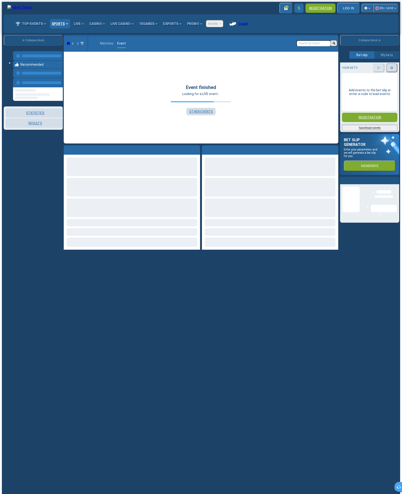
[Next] (216, 149)
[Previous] (58, 78)
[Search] (334, 43)
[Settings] (367, 8)
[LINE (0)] (68, 43)
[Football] (77, 43)
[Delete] (333, 149)
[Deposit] (299, 8)
